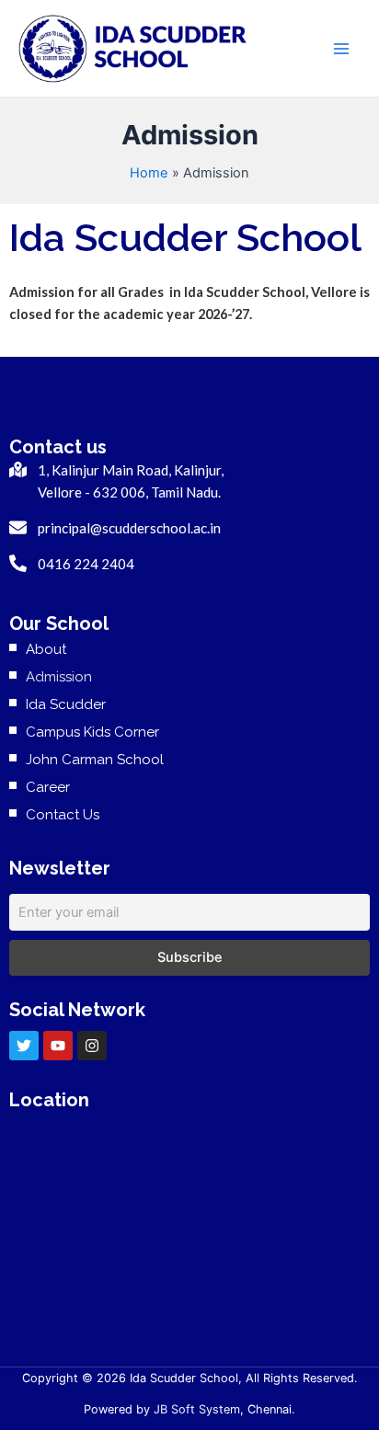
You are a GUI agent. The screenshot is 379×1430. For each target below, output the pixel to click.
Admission (59, 677)
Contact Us (62, 815)
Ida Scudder (66, 704)
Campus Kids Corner (92, 732)
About (46, 649)
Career (48, 787)
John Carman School (95, 759)
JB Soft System (197, 1409)
